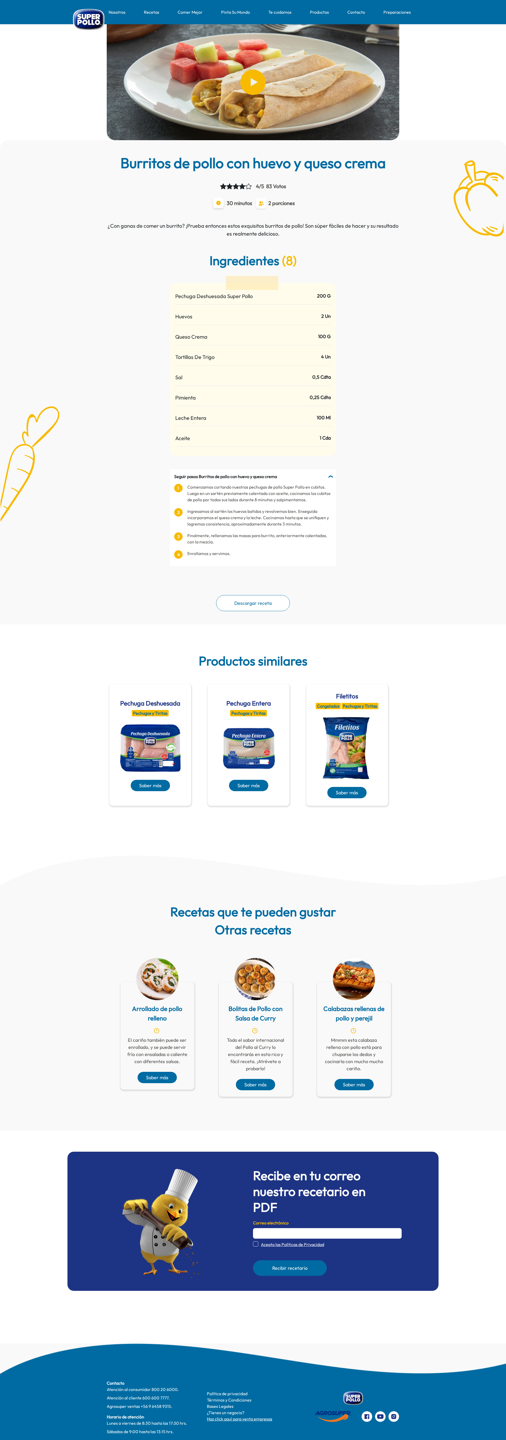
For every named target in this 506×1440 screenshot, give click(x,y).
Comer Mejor (190, 12)
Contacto (356, 12)
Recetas (151, 12)
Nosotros (117, 12)
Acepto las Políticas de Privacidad (292, 1244)
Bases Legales (220, 1406)
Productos (319, 12)
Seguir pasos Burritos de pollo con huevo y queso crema (225, 476)
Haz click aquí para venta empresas (239, 1419)
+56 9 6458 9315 (156, 1406)
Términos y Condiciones (229, 1400)
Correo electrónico (271, 1222)
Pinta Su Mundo (235, 12)
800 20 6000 (165, 1389)
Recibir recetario (290, 1268)
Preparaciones (397, 12)
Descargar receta (253, 603)
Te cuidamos (279, 12)
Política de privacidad (227, 1393)
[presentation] (245, 818)
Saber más (150, 785)
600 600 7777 (155, 1397)
